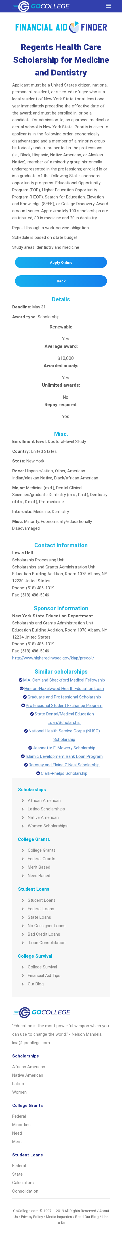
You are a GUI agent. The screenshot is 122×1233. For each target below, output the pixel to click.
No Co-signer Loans (47, 925)
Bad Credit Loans (44, 934)
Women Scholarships (48, 826)
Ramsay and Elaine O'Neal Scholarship (64, 764)
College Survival (42, 967)
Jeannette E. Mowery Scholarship (64, 747)
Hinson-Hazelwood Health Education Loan (64, 688)
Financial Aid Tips (44, 975)
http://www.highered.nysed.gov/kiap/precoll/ (53, 658)
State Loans (39, 917)
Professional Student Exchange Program (64, 705)
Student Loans (42, 900)
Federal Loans (41, 908)
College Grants (42, 850)
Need (17, 1133)
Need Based (39, 875)
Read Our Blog (87, 1217)
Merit (17, 1141)
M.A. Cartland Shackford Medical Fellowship (64, 680)
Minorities (21, 1124)
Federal (19, 1116)
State (17, 1174)
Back (61, 281)
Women (19, 1092)
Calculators (23, 1182)
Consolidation (25, 1191)
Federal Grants (41, 858)
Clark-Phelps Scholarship (64, 773)
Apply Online (61, 262)
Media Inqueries (59, 1217)
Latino (18, 1083)
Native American (43, 817)
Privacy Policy (32, 1217)
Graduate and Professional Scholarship (64, 697)
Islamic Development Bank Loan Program (64, 756)
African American (44, 800)
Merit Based (39, 867)
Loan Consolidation (47, 942)
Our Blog (36, 984)
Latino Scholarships (46, 809)
